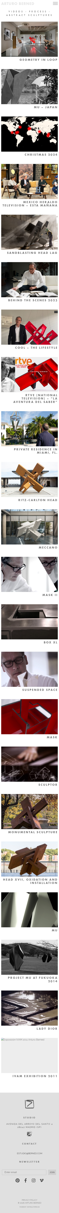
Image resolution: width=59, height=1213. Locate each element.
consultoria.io (33, 1207)
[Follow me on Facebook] (25, 1181)
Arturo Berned (17, 3)
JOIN (52, 1172)
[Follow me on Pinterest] (17, 1181)
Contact (29, 1143)
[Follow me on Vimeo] (41, 1181)
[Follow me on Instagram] (33, 1181)
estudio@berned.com (29, 1153)
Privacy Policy (29, 1200)
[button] (55, 3)
